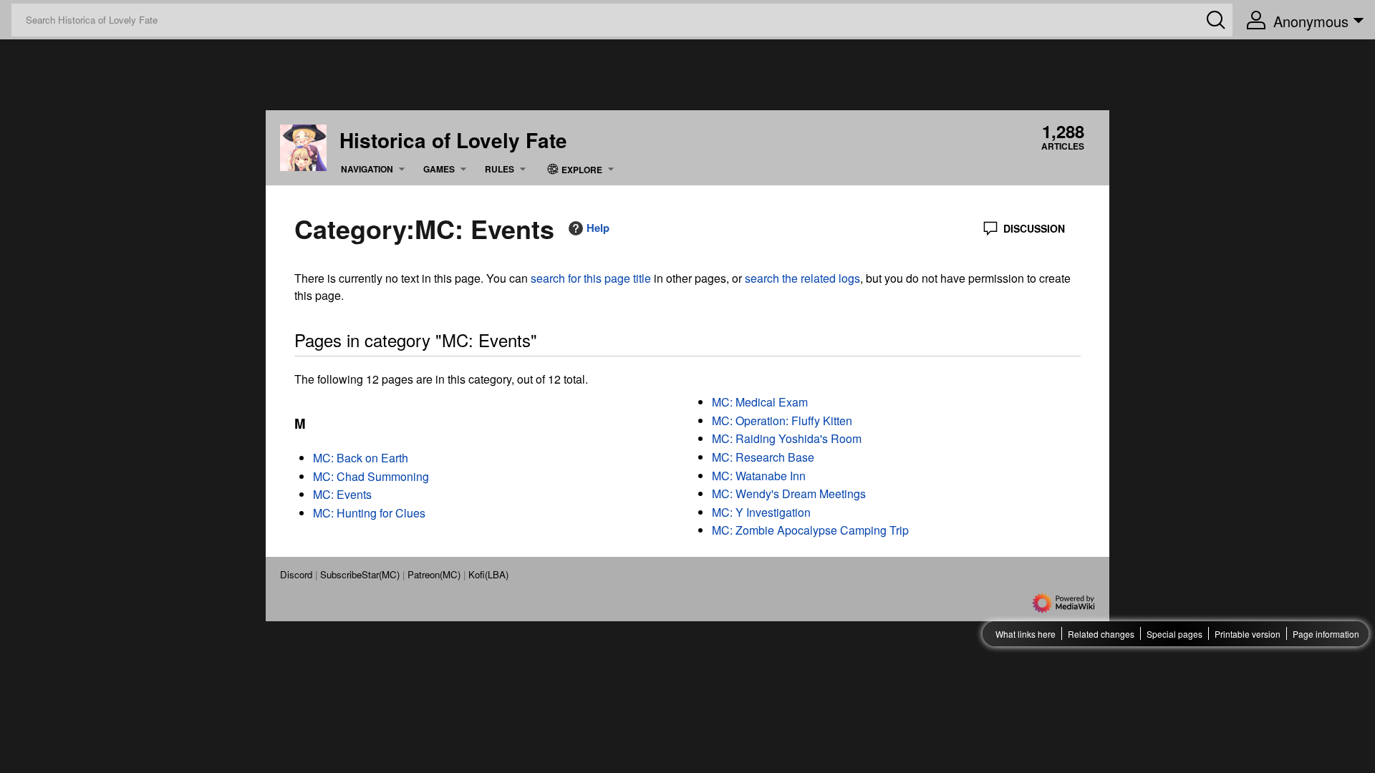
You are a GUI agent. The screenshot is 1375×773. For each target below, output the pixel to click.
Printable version (1247, 634)
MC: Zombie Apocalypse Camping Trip (810, 530)
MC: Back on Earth (360, 457)
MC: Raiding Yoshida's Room (787, 438)
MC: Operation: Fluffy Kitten (782, 420)
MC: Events (342, 494)
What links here (1025, 634)
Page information (1326, 634)
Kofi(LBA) (488, 574)
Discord (296, 574)
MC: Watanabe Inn (759, 475)
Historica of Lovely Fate (453, 140)
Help (598, 228)
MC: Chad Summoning (371, 476)
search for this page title (591, 278)
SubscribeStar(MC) (360, 574)
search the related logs (802, 278)
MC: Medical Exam (760, 402)
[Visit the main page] (303, 145)
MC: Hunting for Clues (369, 513)
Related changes (1101, 634)
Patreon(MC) (433, 574)
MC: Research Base (763, 457)
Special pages (1174, 634)
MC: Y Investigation (761, 512)
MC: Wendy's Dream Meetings (789, 493)
